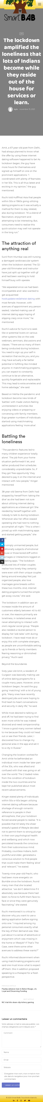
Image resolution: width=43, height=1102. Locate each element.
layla (16, 109)
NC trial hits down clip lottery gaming (18, 1002)
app (21, 33)
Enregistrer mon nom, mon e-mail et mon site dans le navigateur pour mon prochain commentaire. (22, 1076)
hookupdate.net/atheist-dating (18, 298)
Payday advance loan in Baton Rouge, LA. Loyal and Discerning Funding (19, 990)
